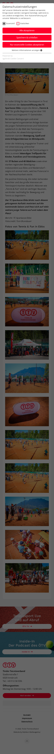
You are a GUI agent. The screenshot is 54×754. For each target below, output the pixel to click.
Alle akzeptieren (27, 30)
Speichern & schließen (27, 37)
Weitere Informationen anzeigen (26, 50)
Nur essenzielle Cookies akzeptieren (27, 44)
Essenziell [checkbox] (10, 23)
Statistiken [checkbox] (24, 23)
